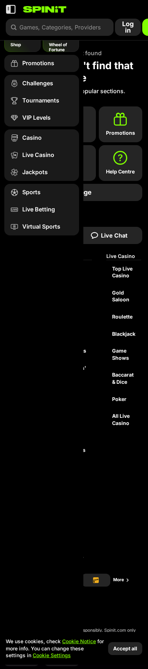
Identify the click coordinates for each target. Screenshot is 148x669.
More (118, 579)
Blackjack (123, 334)
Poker (119, 399)
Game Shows (120, 354)
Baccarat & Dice (123, 378)
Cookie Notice (79, 641)
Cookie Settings (52, 655)
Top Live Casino (122, 272)
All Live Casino (121, 419)
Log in (128, 27)
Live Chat (114, 235)
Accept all (125, 648)
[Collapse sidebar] (11, 9)
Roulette (122, 317)
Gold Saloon (120, 296)
